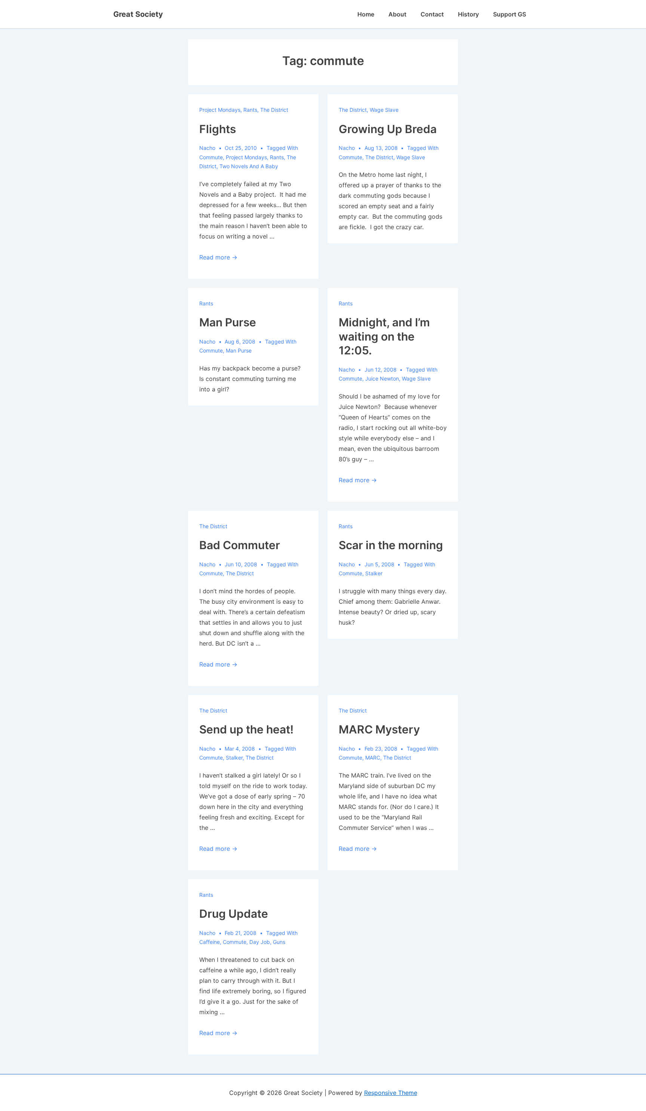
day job (259, 942)
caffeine (209, 942)
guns (279, 942)
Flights (217, 129)
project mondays (246, 157)
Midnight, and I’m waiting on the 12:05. (384, 336)
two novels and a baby (248, 166)
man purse (239, 350)
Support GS (509, 14)
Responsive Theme (390, 1092)
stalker (373, 573)
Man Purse (227, 322)
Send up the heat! (246, 729)
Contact (432, 14)
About (397, 14)
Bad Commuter (239, 545)
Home (365, 14)
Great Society (138, 14)
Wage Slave (384, 110)
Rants (250, 110)
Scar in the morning (391, 545)
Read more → (218, 257)
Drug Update (233, 913)
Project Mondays (219, 110)
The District (274, 110)
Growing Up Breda (388, 129)
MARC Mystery (379, 729)
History (468, 14)
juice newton (382, 378)
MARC (372, 757)
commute (211, 157)
